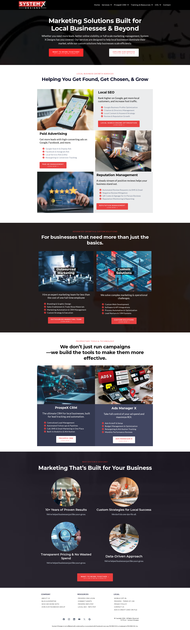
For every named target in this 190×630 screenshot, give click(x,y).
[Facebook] (63, 619)
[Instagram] (69, 619)
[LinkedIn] (74, 619)
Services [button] (106, 5)
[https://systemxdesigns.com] (32, 5)
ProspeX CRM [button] (120, 5)
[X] (84, 619)
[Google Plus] (89, 619)
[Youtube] (79, 619)
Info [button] (157, 5)
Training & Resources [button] (141, 5)
